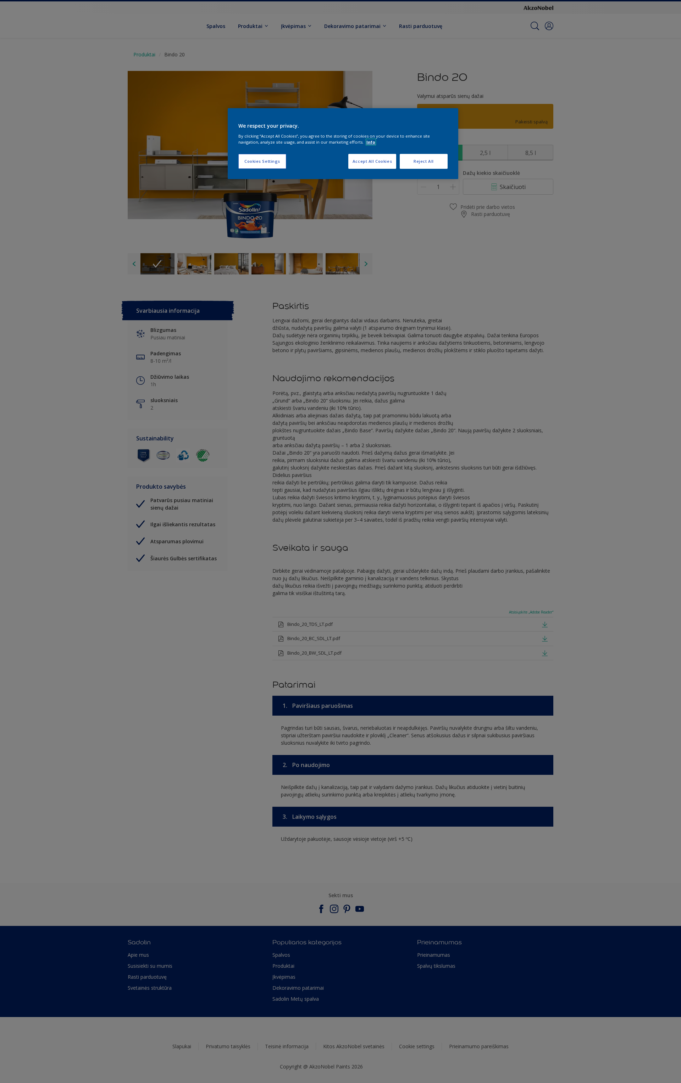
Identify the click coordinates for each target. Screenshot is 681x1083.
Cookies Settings (262, 161)
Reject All (424, 161)
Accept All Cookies (372, 161)
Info (370, 142)
